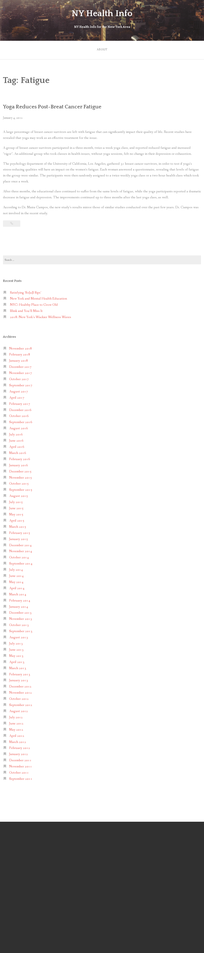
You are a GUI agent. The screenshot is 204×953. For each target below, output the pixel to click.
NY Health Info (102, 13)
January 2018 (18, 360)
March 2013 (17, 668)
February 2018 (19, 354)
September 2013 (20, 631)
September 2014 (20, 563)
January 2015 (18, 539)
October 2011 (19, 772)
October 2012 (19, 699)
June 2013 (16, 649)
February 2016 (19, 459)
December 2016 (20, 410)
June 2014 (16, 576)
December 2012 (20, 686)
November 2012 (20, 692)
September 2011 (20, 779)
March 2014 (17, 594)
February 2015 (19, 533)
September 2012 (20, 705)
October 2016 (19, 416)
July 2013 (16, 643)
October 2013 (19, 625)
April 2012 (16, 736)
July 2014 (16, 570)
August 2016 (18, 428)
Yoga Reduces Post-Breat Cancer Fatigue (52, 107)
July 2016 (16, 434)
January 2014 (18, 607)
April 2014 (16, 588)
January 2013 (18, 680)
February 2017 (19, 404)
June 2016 (16, 440)
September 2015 (20, 490)
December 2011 (20, 760)
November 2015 (20, 477)
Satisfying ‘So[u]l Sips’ (25, 292)
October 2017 (19, 379)
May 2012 (16, 729)
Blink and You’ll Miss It (26, 311)
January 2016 (18, 465)
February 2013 (19, 674)
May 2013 (16, 656)
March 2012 (17, 742)
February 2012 (19, 748)
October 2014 (19, 557)
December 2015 (20, 471)
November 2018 (20, 348)
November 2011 (20, 766)
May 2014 (16, 582)
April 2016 (16, 447)
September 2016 (20, 422)
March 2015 (17, 527)
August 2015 (18, 496)
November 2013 (20, 619)
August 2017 (18, 391)
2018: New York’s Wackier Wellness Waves (40, 317)
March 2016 (17, 453)
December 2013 (20, 612)
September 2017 (20, 385)
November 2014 (20, 551)
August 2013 (18, 637)
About (102, 49)
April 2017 (16, 397)
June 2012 (16, 723)
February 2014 (19, 600)
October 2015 (19, 483)
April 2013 (16, 662)
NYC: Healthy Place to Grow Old (34, 305)
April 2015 (16, 520)
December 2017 (20, 367)
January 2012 (18, 754)
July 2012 (16, 717)
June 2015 (16, 508)
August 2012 (18, 711)
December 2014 (20, 545)
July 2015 (16, 502)
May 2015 (16, 514)
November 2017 (20, 373)
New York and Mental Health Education (38, 298)
